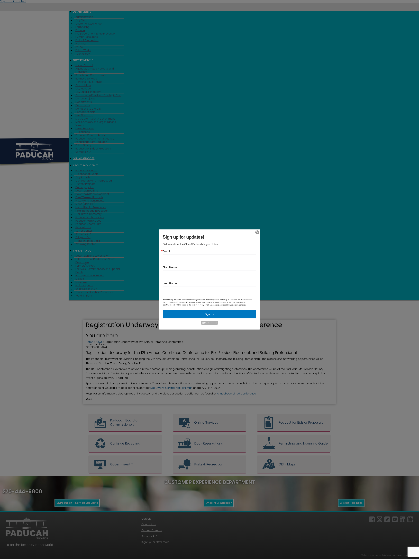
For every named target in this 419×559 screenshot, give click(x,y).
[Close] (257, 232)
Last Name (170, 283)
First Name (170, 267)
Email (166, 251)
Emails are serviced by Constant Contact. (228, 305)
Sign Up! (209, 314)
